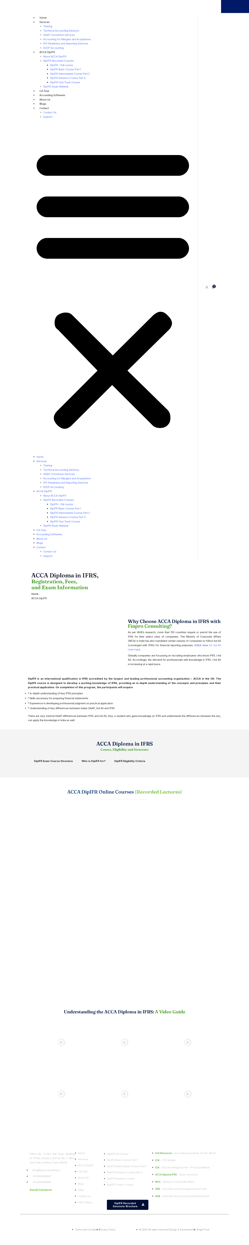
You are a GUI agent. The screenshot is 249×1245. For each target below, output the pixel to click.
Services (44, 22)
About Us (44, 99)
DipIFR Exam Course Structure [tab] (53, 761)
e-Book (93, 4)
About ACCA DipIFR (54, 56)
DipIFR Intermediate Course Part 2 (70, 73)
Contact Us (49, 112)
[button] (113, 288)
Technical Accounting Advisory (61, 30)
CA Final (160, 5)
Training (47, 26)
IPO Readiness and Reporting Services (65, 43)
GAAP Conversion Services (59, 34)
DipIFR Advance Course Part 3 (68, 78)
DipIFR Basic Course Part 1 (65, 69)
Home (43, 17)
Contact (44, 108)
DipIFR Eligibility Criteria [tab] (129, 761)
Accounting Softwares (52, 95)
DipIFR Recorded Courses (58, 60)
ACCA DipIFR (47, 52)
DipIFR (124, 5)
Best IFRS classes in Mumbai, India (220, 1220)
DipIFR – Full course (61, 65)
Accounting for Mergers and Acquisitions (67, 39)
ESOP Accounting (53, 47)
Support (47, 116)
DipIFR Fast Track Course (65, 82)
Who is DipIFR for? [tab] (94, 761)
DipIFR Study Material (55, 86)
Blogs (42, 103)
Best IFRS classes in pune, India (171, 1220)
